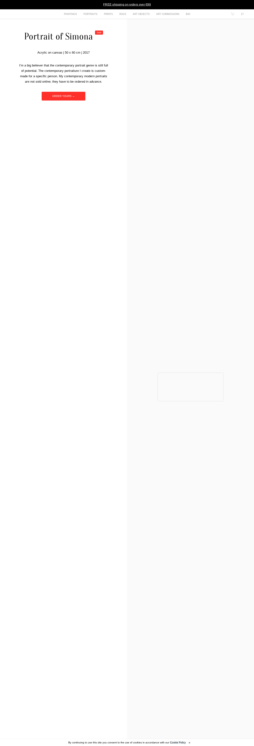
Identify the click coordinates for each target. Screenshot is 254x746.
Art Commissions (167, 14)
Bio (188, 14)
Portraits (90, 14)
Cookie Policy (178, 742)
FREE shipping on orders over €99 (127, 4)
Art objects (141, 14)
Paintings (70, 14)
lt (242, 14)
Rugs (122, 14)
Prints (108, 14)
